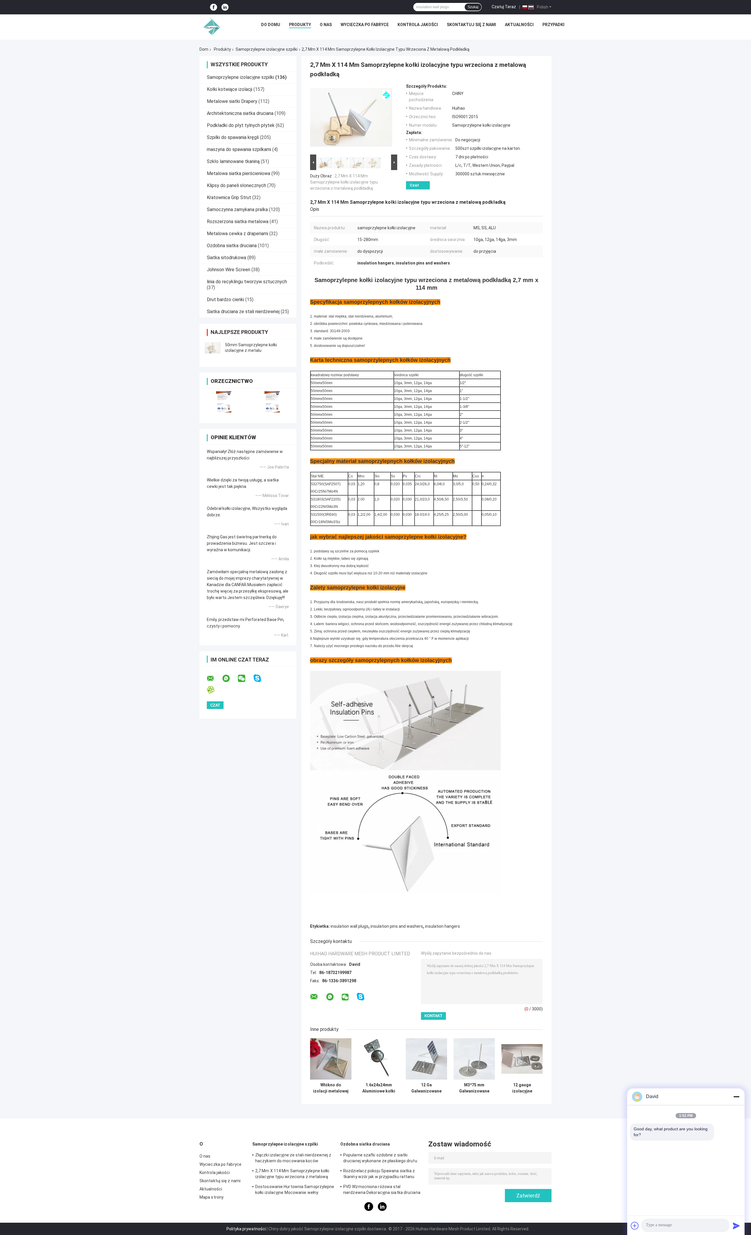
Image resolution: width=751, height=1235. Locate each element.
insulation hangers (442, 926)
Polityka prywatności (246, 1228)
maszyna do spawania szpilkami (239, 149)
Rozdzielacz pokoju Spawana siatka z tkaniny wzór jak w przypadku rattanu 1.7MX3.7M (379, 1174)
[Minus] (736, 1096)
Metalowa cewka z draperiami (237, 233)
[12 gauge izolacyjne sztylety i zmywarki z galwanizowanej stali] (522, 1059)
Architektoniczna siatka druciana (240, 113)
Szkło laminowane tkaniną (233, 161)
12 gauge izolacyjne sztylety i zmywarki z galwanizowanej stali (522, 1088)
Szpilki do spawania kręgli (233, 137)
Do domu (270, 24)
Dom (203, 49)
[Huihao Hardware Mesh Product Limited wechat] (245, 678)
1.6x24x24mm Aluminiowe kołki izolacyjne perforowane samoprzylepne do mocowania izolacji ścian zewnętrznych (378, 1088)
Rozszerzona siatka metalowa (237, 221)
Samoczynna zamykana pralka (237, 209)
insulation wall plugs (349, 926)
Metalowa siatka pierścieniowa (238, 173)
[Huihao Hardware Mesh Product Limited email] (214, 678)
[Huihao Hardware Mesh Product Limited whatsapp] (229, 678)
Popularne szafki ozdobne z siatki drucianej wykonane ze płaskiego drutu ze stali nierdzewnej (380, 1159)
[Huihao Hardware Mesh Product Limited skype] (260, 678)
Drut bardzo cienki (225, 299)
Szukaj (473, 7)
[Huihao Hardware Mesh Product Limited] (210, 26)
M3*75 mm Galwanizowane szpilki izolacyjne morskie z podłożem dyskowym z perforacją (474, 1088)
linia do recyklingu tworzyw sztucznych (247, 281)
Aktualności (519, 24)
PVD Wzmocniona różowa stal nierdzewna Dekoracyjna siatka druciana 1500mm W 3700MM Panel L (381, 1190)
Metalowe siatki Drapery (232, 101)
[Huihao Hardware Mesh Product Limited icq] (214, 689)
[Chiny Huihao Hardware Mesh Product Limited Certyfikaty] (223, 402)
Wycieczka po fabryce (365, 24)
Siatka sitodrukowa (226, 257)
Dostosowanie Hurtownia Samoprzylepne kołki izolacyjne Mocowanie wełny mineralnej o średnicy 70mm (294, 1190)
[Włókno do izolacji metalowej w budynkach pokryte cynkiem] (330, 1059)
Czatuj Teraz (504, 6)
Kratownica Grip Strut (229, 197)
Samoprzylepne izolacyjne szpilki (266, 49)
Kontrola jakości (418, 24)
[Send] (736, 1225)
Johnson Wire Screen (228, 269)
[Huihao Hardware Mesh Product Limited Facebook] (213, 7)
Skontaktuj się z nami (471, 24)
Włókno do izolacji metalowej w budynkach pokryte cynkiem (331, 1088)
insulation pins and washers (397, 926)
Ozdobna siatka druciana (232, 245)
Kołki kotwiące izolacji (229, 89)
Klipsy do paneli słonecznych (236, 185)
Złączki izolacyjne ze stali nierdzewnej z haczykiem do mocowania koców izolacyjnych (293, 1159)
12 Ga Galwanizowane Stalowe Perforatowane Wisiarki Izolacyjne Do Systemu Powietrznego (426, 1088)
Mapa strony (211, 1197)
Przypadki (553, 24)
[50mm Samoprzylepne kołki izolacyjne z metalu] (213, 348)
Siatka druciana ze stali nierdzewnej (243, 311)
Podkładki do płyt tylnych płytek (241, 125)
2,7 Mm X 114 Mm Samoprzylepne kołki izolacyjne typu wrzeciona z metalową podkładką (344, 182)
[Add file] (635, 1225)
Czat (414, 185)
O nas (326, 24)
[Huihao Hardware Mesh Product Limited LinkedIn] (225, 7)
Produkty (300, 24)
